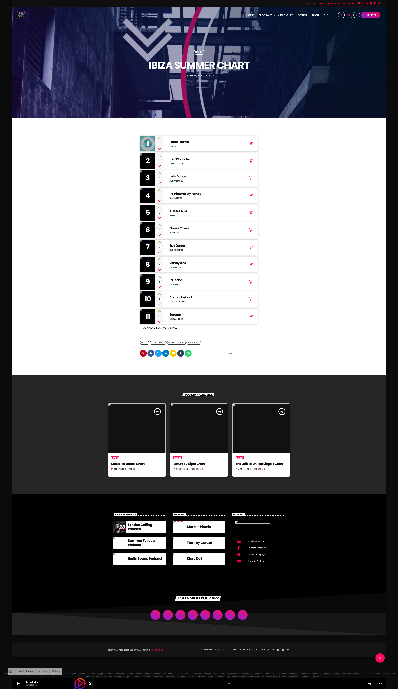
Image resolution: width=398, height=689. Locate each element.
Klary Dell (194, 558)
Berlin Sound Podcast (145, 558)
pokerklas (281, 674)
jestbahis (317, 674)
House (199, 52)
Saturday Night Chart (189, 464)
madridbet (168, 674)
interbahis (347, 674)
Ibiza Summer (158, 343)
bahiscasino (219, 674)
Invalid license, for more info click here (39, 671)
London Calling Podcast (140, 526)
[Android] (379, 3)
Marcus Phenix (199, 526)
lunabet (137, 677)
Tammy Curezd (199, 542)
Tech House (194, 343)
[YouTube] (359, 3)
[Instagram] (371, 3)
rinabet (82, 674)
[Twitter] (363, 3)
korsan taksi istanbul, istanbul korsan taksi (280, 677)
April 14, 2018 (193, 75)
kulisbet (91, 674)
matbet (198, 674)
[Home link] (21, 15)
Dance (115, 458)
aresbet (64, 674)
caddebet (259, 674)
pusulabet (306, 677)
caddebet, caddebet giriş (119, 677)
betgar (101, 674)
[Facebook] (375, 3)
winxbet (179, 674)
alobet (73, 674)
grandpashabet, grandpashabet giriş (243, 677)
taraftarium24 (233, 674)
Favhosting (157, 649)
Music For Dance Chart (127, 464)
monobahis (247, 674)
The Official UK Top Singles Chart (259, 464)
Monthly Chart (176, 343)
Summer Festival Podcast (141, 542)
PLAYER (371, 15)
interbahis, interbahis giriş (95, 677)
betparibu (120, 674)
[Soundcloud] (367, 3)
